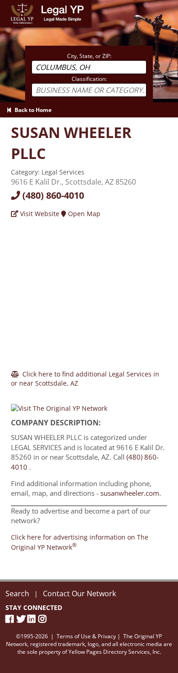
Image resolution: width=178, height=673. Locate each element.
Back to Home (32, 110)
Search (17, 593)
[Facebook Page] (10, 619)
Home (9, 4)
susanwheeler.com (129, 493)
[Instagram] (43, 619)
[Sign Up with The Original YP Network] (59, 404)
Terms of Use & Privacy (86, 636)
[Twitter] (21, 619)
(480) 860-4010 (52, 195)
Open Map (83, 213)
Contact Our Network (79, 593)
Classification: (89, 79)
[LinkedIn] (32, 619)
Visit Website (38, 213)
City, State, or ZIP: (89, 56)
